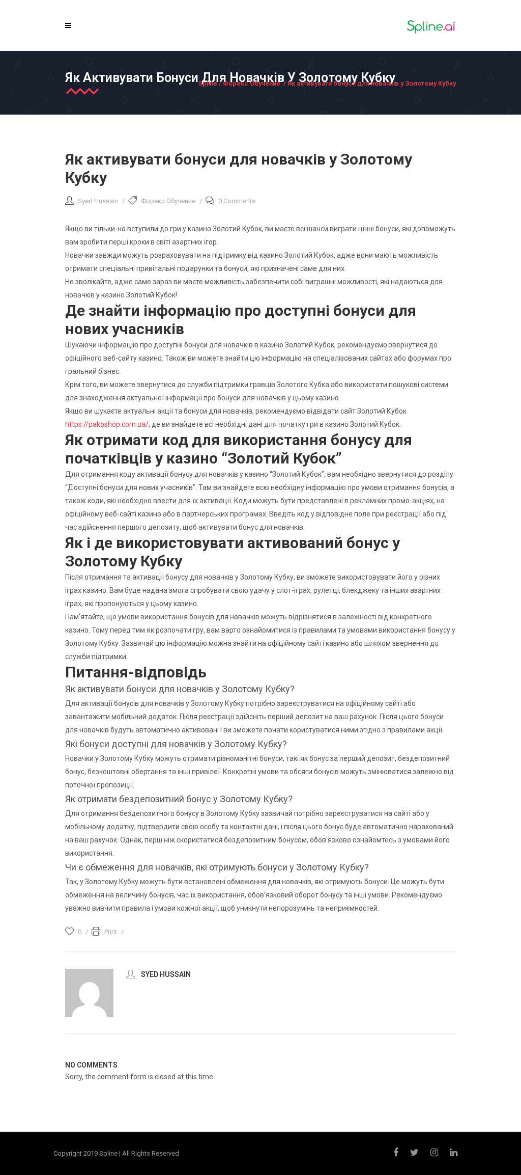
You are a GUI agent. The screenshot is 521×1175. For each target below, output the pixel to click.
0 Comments (236, 201)
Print (110, 932)
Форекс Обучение (251, 83)
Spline (207, 83)
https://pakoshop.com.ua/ (107, 424)
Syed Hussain (98, 201)
